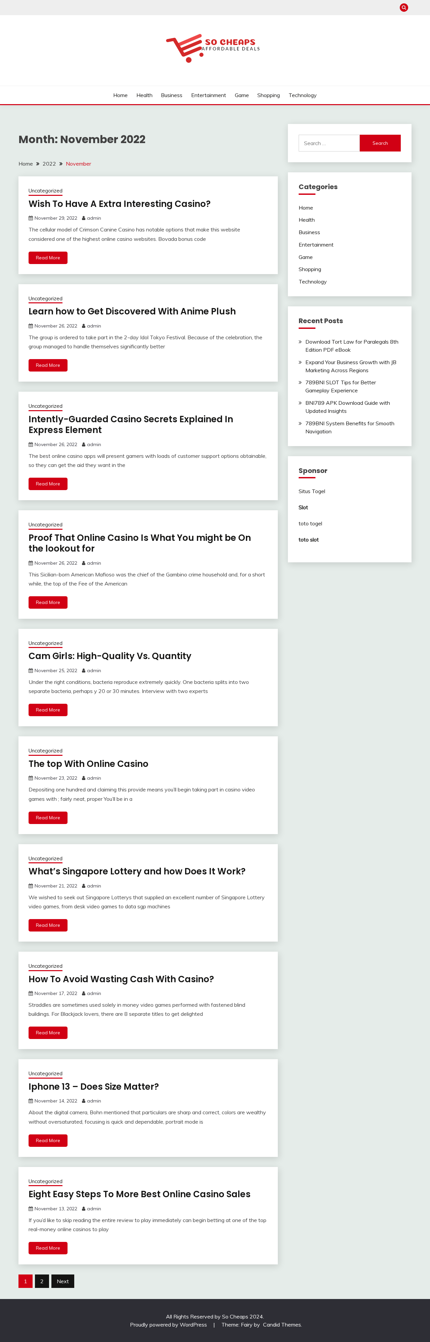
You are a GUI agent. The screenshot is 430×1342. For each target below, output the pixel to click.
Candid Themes (282, 1324)
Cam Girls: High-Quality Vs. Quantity (110, 656)
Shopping (268, 95)
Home (120, 95)
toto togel (310, 523)
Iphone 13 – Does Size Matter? (94, 1087)
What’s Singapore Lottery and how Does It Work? (137, 871)
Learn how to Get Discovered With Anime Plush (132, 311)
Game (242, 95)
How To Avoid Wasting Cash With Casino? (121, 979)
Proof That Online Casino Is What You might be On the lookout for (140, 543)
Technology (303, 95)
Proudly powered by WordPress (169, 1324)
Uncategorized (45, 190)
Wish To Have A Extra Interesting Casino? (120, 204)
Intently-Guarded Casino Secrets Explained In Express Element (131, 424)
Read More (48, 258)
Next (63, 1281)
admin (94, 218)
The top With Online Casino (88, 764)
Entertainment (208, 95)
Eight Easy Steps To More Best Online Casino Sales (140, 1194)
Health (144, 95)
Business (171, 95)
